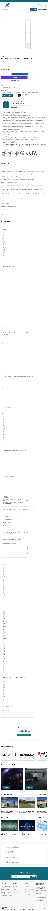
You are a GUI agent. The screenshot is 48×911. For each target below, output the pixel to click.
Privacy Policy (27, 887)
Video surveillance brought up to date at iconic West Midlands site (9, 812)
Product (14, 887)
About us (15, 886)
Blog (14, 892)
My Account (15, 891)
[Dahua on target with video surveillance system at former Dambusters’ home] (27, 802)
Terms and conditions (29, 889)
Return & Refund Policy (29, 891)
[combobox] (19, 9)
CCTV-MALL (3, 56)
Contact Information (29, 892)
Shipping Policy (28, 886)
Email (28, 96)
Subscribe (33, 876)
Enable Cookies (28, 894)
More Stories (42, 794)
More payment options (14, 80)
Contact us (15, 889)
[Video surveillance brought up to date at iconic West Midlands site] (9, 802)
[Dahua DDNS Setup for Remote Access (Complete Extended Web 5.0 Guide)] (27, 825)
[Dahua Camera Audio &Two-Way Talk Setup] (9, 825)
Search (34, 9)
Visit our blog (42, 817)
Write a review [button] (24, 735)
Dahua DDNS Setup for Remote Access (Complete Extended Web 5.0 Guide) (26, 835)
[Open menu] (45, 5)
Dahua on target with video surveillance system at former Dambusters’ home (27, 812)
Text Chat (24, 96)
